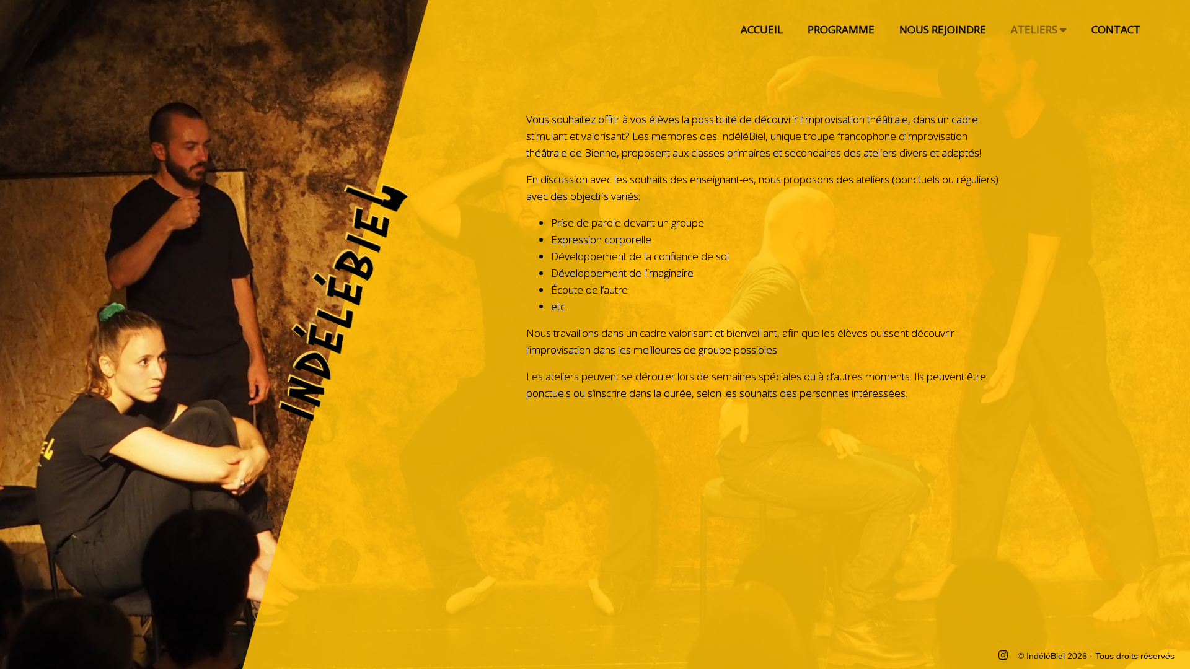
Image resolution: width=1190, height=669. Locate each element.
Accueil (762, 29)
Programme (841, 29)
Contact (1115, 29)
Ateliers (1035, 29)
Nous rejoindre (942, 29)
